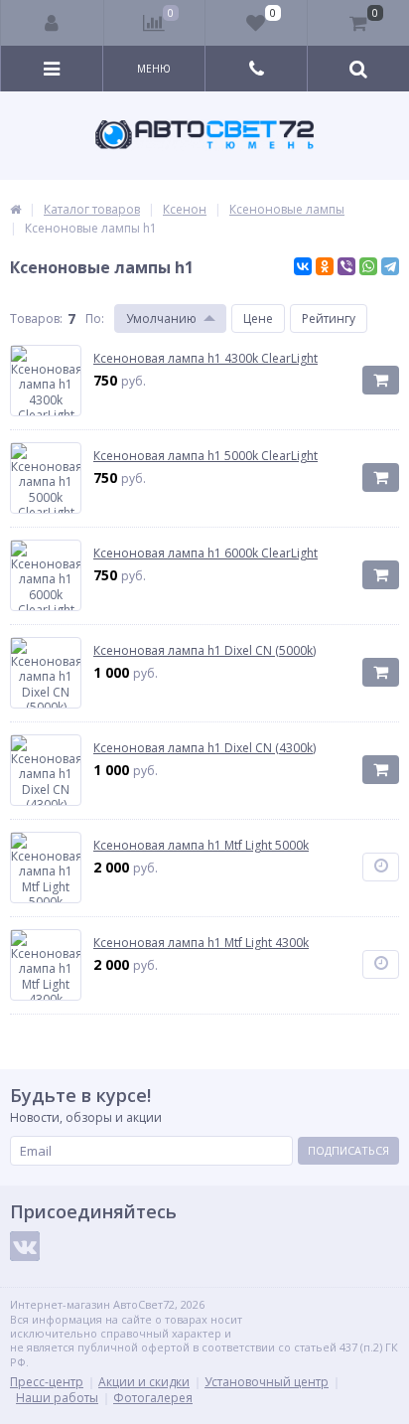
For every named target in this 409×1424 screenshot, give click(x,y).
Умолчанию (161, 318)
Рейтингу (328, 318)
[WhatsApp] (368, 266)
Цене (258, 318)
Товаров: (36, 318)
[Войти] (52, 23)
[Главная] (15, 209)
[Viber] (346, 266)
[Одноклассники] (325, 266)
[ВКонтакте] (303, 266)
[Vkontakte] (25, 1246)
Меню (154, 69)
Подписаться (348, 1150)
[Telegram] (390, 266)
